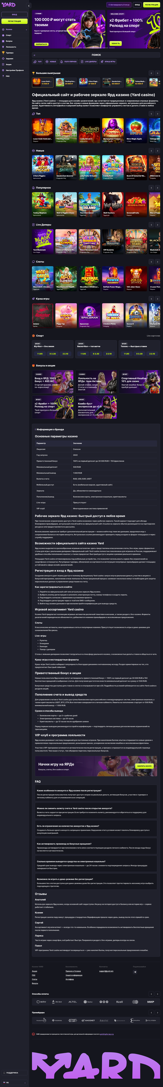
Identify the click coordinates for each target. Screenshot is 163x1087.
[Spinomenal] (119, 1020)
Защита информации (74, 975)
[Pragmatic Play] (41, 1020)
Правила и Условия (73, 971)
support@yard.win (106, 971)
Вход (14, 14)
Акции (34, 971)
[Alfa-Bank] (57, 1001)
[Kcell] (119, 1001)
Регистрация (14, 21)
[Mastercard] (135, 1001)
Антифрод (70, 979)
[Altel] (72, 1001)
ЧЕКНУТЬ (40, 43)
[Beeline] (88, 1001)
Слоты (34, 979)
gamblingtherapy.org (107, 1034)
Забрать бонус (144, 766)
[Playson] (151, 1020)
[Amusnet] (88, 1020)
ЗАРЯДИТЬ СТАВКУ (119, 41)
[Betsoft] (72, 1020)
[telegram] (135, 972)
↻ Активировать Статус (118, 5)
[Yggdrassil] (57, 1020)
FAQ (33, 975)
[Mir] (151, 1001)
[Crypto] (104, 1001)
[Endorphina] (135, 1020)
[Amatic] (104, 1020)
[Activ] (41, 1001)
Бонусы (35, 983)
